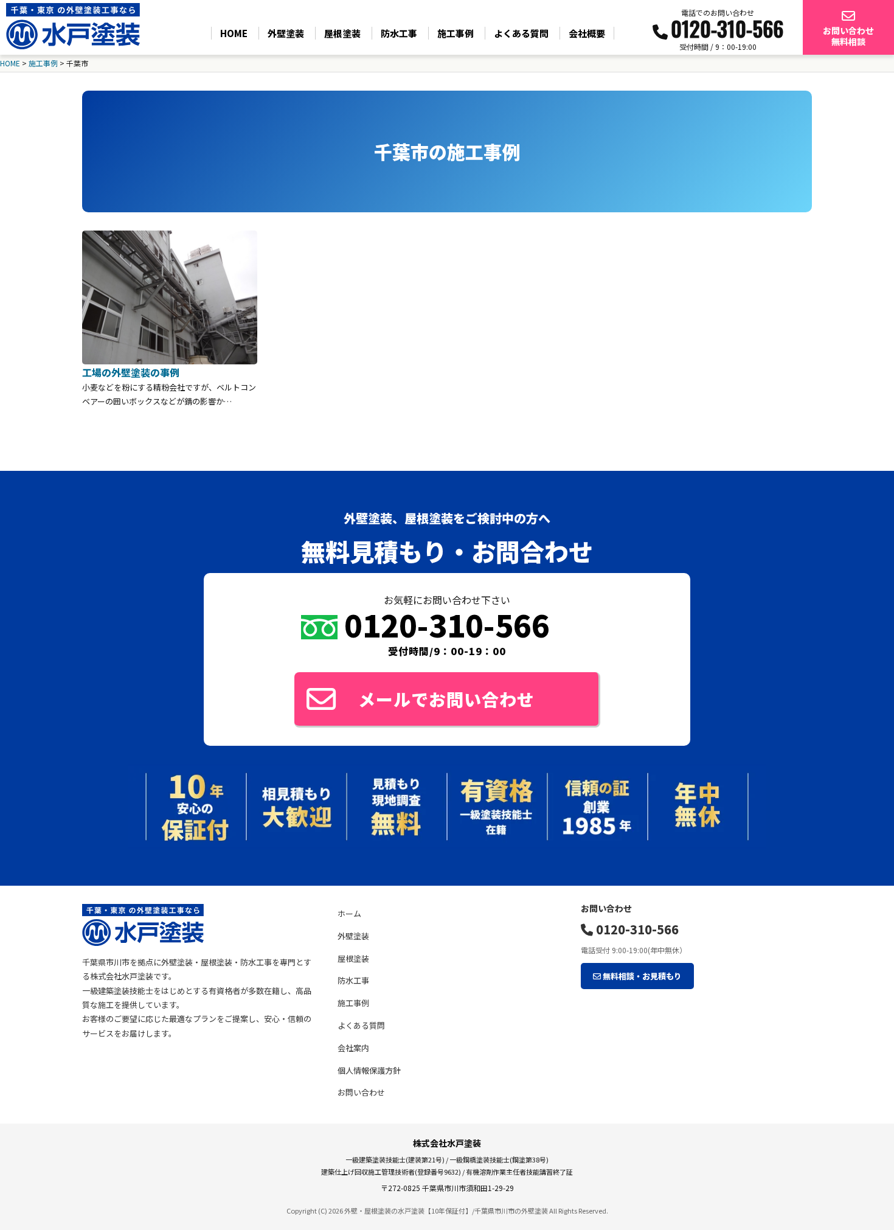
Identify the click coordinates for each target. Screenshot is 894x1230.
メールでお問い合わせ (446, 699)
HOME (234, 33)
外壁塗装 (286, 33)
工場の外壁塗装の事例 (130, 372)
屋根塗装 (342, 33)
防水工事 (399, 33)
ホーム (349, 913)
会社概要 (587, 33)
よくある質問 (521, 33)
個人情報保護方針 (369, 1070)
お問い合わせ (361, 1092)
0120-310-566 (636, 929)
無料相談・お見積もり (641, 976)
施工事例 (455, 33)
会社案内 (353, 1048)
